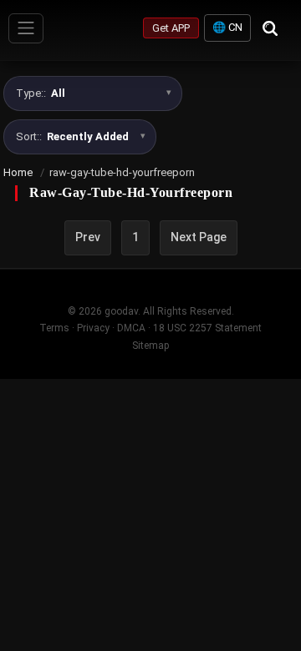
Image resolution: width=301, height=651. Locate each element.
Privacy (93, 328)
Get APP (171, 28)
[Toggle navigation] (25, 28)
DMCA (131, 328)
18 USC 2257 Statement (207, 328)
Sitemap (150, 345)
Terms (54, 328)
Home (18, 172)
